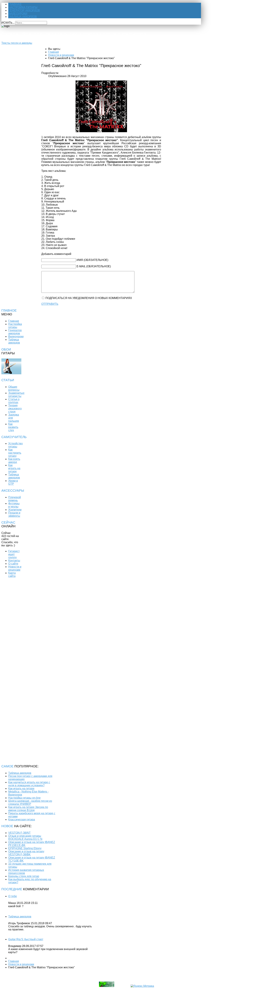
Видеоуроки (17, 13)
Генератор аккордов (24, 10)
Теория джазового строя (15, 408)
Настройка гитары (22, 7)
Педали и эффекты (14, 514)
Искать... (7, 22)
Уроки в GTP (13, 482)
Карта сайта (12, 574)
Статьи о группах (13, 401)
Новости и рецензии (14, 568)
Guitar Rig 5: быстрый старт (25, 939)
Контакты (14, 560)
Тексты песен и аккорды (16, 43)
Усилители (15, 509)
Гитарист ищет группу (14, 554)
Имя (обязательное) (92, 259)
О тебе (12, 896)
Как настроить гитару (14, 452)
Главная (14, 4)
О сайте (13, 563)
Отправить (49, 303)
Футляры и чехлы (14, 505)
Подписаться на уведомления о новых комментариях (88, 298)
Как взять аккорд (14, 461)
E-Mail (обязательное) (94, 266)
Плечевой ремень (14, 499)
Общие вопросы (13, 388)
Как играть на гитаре (14, 468)
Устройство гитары (15, 445)
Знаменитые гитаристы (16, 395)
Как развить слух (13, 427)
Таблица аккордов (22, 16)
